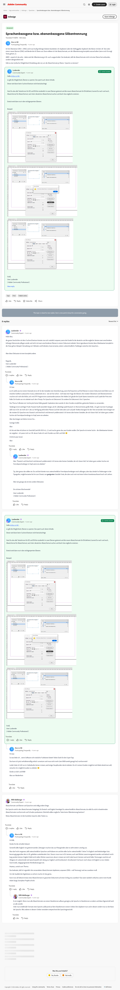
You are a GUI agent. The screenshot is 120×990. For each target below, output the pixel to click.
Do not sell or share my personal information (88, 987)
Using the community (38, 987)
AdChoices (108, 987)
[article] (60, 353)
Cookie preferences (67, 987)
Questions (32, 10)
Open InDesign (110, 17)
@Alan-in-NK (15, 76)
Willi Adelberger (16, 800)
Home (5, 10)
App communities (14, 10)
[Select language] (89, 4)
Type (8, 296)
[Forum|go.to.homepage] (17, 4)
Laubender (16, 70)
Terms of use (50, 987)
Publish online (23, 296)
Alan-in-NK (15, 42)
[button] (4, 5)
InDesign (24, 10)
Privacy (58, 987)
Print (14, 296)
